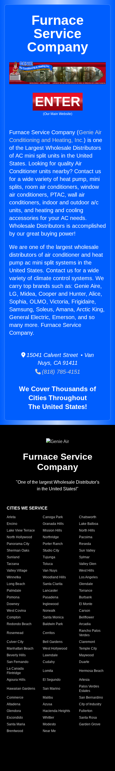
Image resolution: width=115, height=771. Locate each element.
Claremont (87, 642)
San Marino (51, 689)
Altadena (13, 704)
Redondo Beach (19, 624)
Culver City (15, 642)
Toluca (48, 564)
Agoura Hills (16, 680)
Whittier (48, 717)
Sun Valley (87, 550)
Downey (13, 604)
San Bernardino (91, 697)
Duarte (84, 662)
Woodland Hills (54, 577)
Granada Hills (53, 524)
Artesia (84, 680)
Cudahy (49, 662)
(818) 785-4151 (60, 372)
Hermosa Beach (91, 671)
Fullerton (85, 711)
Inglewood (51, 604)
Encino (12, 524)
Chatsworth (87, 517)
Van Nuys (50, 570)
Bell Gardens (53, 642)
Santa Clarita (53, 584)
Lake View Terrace (21, 530)
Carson (84, 611)
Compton (14, 617)
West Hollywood (55, 648)
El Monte (85, 604)
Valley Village (17, 570)
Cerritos (49, 633)
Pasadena (50, 597)
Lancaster (50, 591)
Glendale (86, 584)
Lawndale (50, 655)
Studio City (51, 550)
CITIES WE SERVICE (27, 508)
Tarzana (13, 564)
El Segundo (52, 680)
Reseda (85, 544)
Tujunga (49, 557)
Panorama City (18, 544)
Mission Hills (52, 530)
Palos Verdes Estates (89, 688)
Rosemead (15, 633)
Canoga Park (53, 517)
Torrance (85, 591)
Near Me (49, 731)
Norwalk (49, 611)
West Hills (86, 570)
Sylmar (84, 557)
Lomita (48, 671)
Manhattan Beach (20, 648)
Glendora (14, 711)
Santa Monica (53, 617)
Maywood (86, 655)
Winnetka (14, 577)
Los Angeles (88, 577)
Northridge (51, 537)
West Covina (16, 611)
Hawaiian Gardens (21, 689)
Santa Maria (16, 724)
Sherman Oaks (18, 550)
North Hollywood (19, 537)
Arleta (11, 517)
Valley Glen (87, 564)
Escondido (15, 717)
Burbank (85, 597)
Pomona (13, 597)
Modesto (49, 724)
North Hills (87, 530)
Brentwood (15, 731)
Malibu (48, 697)
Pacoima (85, 537)
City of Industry (90, 704)
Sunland (13, 557)
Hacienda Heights (56, 711)
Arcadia (85, 624)
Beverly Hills (16, 655)
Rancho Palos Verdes (89, 633)
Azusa (47, 704)
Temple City (88, 648)
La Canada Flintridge (15, 671)
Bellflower (86, 617)
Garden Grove (89, 724)
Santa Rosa (88, 717)
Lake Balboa (88, 524)
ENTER (57, 101)
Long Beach (16, 584)
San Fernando (17, 662)
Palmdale (14, 591)
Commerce (15, 697)
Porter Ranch (53, 544)
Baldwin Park (53, 624)
